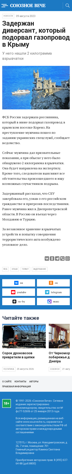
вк (21, 283)
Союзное (55, 369)
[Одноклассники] (52, 258)
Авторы (33, 381)
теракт (25, 269)
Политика (9, 369)
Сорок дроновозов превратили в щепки (18, 355)
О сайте (7, 381)
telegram (56, 292)
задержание (39, 269)
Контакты (20, 381)
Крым (15, 269)
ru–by (21, 301)
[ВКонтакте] (47, 258)
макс (56, 301)
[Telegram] (57, 258)
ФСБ (5, 269)
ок (56, 283)
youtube (21, 292)
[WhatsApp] (67, 258)
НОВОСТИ (8, 16)
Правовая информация (16, 386)
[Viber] (62, 258)
